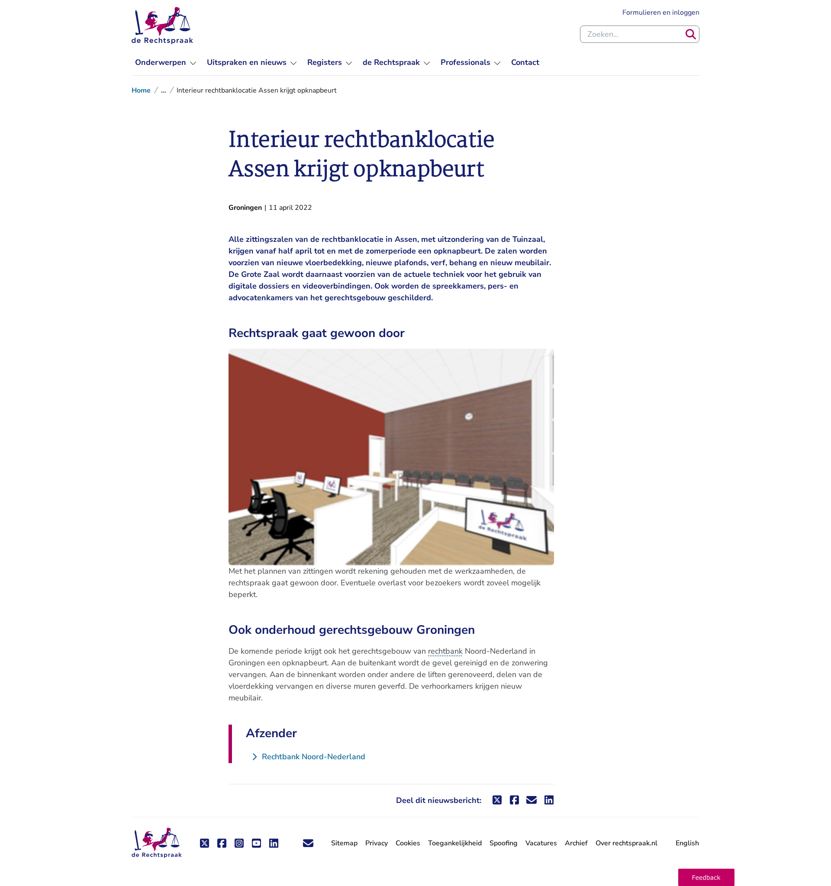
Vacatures (541, 843)
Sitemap (344, 843)
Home (141, 90)
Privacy (376, 843)
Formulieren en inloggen (660, 12)
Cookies (408, 843)
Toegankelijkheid (455, 843)
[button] (706, 877)
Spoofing (504, 843)
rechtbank (445, 651)
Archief (576, 843)
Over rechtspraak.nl (626, 843)
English (687, 843)
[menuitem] (166, 62)
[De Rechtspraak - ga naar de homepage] (162, 25)
